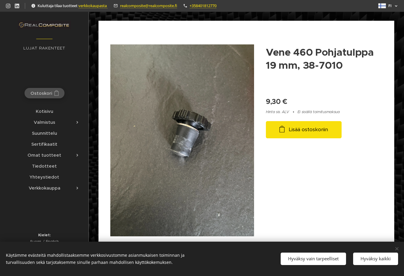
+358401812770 (203, 5)
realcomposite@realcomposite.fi (148, 5)
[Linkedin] (17, 6)
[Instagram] (8, 6)
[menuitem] (44, 111)
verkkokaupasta (93, 5)
